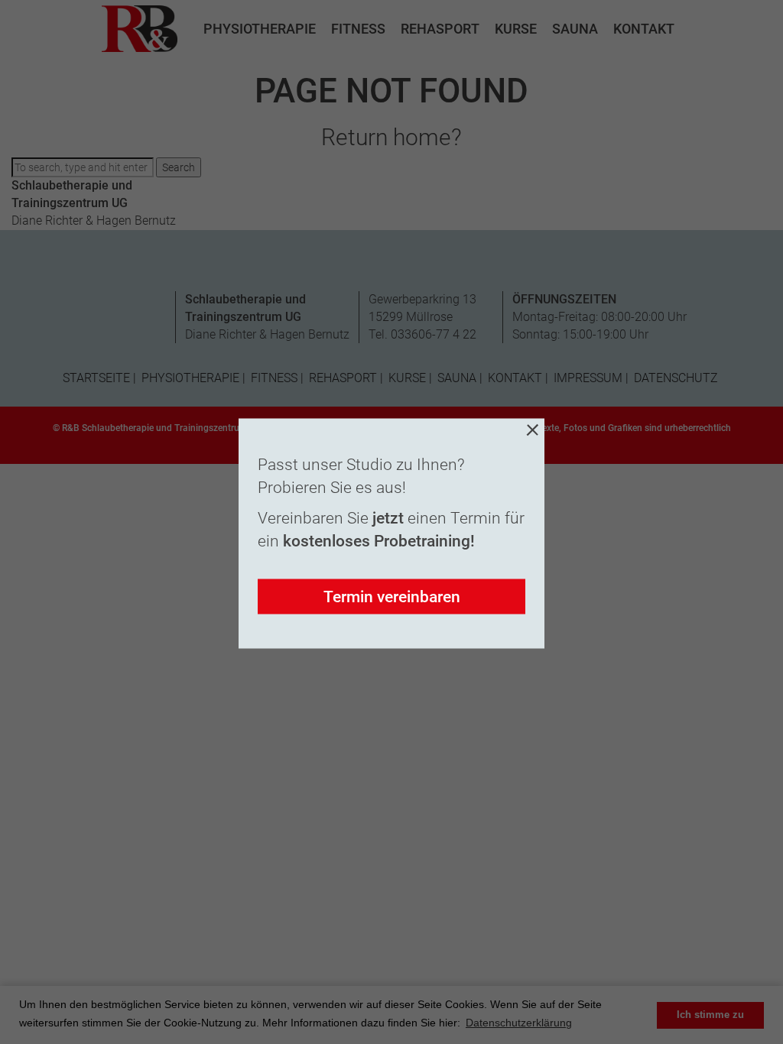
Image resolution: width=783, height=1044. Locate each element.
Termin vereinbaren (391, 597)
